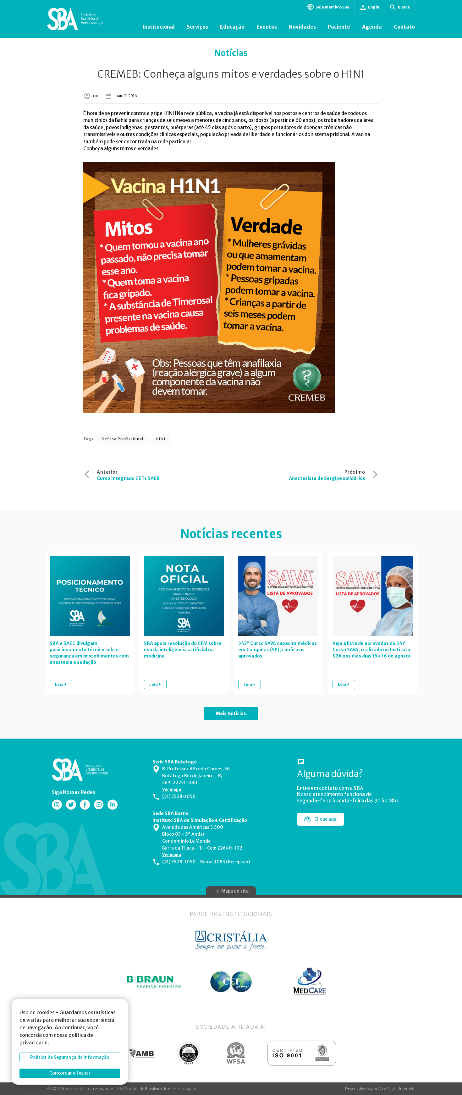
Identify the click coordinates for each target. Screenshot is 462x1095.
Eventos (266, 27)
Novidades (302, 27)
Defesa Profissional (122, 439)
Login (373, 7)
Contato (404, 27)
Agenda (372, 27)
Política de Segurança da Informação (69, 1057)
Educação (232, 27)
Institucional (158, 27)
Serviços (197, 27)
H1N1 (161, 439)
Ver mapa (171, 789)
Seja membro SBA (332, 7)
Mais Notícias (231, 713)
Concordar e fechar (70, 1073)
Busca (404, 7)
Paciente (339, 27)
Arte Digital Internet (396, 1088)
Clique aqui (326, 819)
